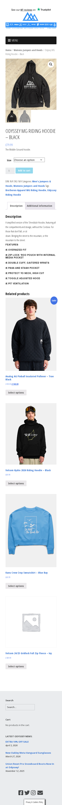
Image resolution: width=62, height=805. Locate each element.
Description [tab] (16, 205)
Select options (16, 392)
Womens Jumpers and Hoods (28, 50)
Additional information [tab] (39, 205)
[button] (51, 64)
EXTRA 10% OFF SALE (17, 741)
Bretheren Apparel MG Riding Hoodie (26, 190)
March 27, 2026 (13, 756)
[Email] (40, 792)
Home (8, 50)
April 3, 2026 (12, 745)
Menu (15, 40)
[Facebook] (20, 792)
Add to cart (24, 170)
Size (9, 160)
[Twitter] (27, 792)
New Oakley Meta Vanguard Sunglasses (28, 752)
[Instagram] (33, 792)
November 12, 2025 (15, 770)
